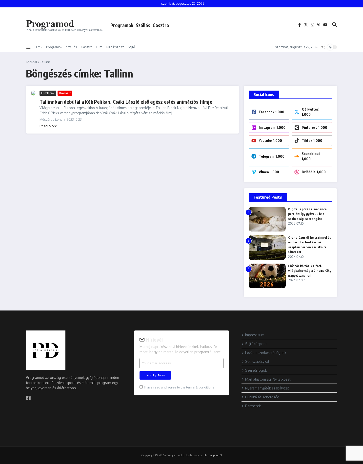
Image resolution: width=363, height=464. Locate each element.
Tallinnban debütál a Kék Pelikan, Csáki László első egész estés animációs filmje (126, 101)
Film (99, 47)
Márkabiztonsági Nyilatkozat (268, 379)
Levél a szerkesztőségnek (265, 352)
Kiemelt (65, 93)
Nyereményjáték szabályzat (267, 388)
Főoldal (31, 62)
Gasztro (161, 25)
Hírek (38, 47)
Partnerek (253, 406)
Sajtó (131, 47)
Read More (48, 126)
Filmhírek (48, 93)
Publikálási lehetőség (262, 397)
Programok (121, 25)
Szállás (143, 25)
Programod (50, 23)
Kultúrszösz (115, 47)
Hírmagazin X (213, 455)
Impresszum (254, 335)
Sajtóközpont (256, 344)
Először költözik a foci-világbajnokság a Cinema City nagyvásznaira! (309, 270)
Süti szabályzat (257, 361)
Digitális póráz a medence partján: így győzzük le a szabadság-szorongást (307, 214)
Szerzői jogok (256, 370)
